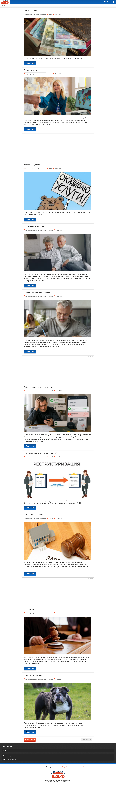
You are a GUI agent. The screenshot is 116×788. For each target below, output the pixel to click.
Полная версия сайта (11, 5)
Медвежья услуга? (32, 165)
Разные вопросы (42, 14)
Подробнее (30, 63)
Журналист (35, 14)
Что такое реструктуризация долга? (40, 453)
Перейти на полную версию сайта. (74, 767)
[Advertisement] (58, 148)
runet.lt (51, 230)
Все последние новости (11, 756)
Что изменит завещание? (35, 515)
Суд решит (29, 609)
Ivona (50, 14)
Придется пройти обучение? (37, 292)
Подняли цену (30, 70)
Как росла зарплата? (33, 11)
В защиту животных (33, 675)
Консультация (28, 14)
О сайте (5, 750)
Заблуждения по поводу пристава (39, 387)
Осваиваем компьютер (34, 226)
